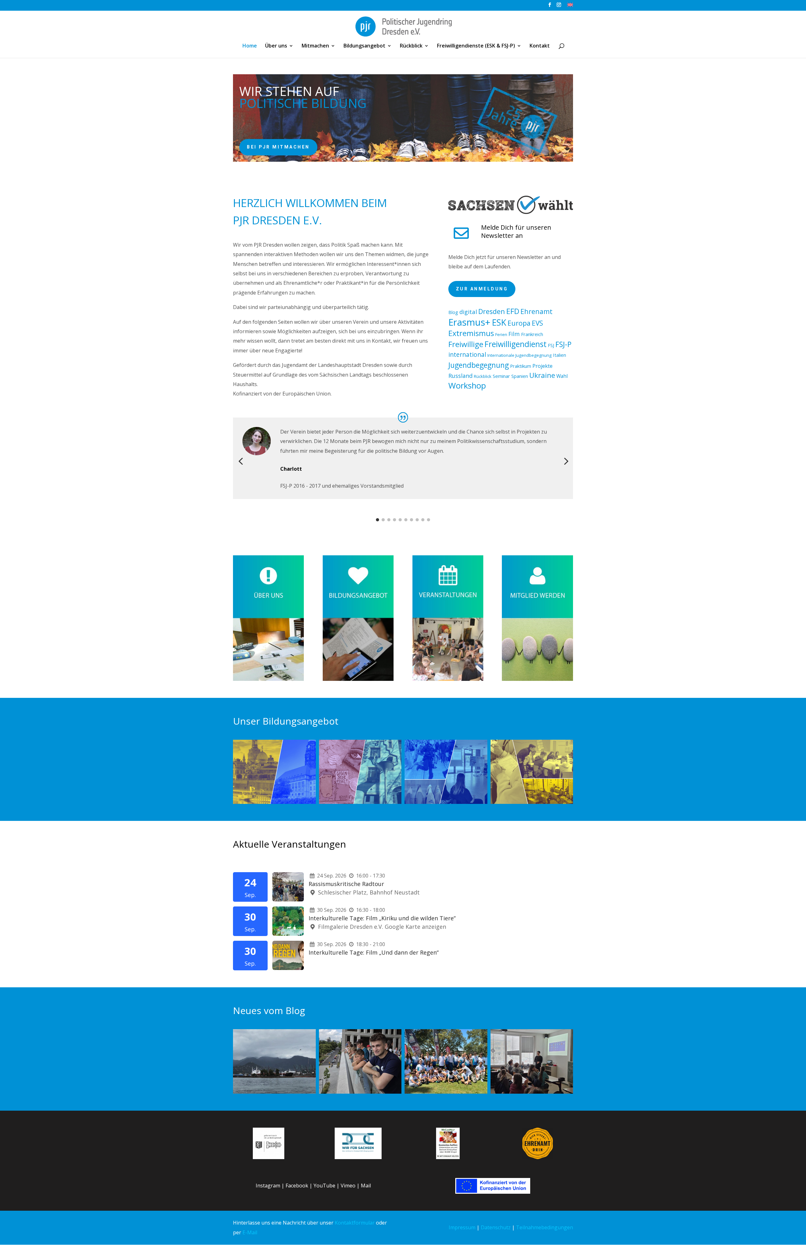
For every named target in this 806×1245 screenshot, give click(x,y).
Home (249, 46)
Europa (519, 323)
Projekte (542, 365)
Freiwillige (465, 344)
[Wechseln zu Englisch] (570, 6)
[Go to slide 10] (428, 519)
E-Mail (249, 1232)
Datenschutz (496, 1227)
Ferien (501, 334)
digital (468, 312)
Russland (460, 375)
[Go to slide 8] (417, 519)
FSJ (551, 345)
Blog (453, 312)
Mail (366, 1185)
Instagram (268, 1185)
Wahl (562, 376)
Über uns (276, 46)
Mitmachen (315, 46)
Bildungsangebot (364, 46)
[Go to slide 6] (405, 519)
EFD (512, 311)
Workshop (467, 385)
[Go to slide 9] (422, 519)
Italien (559, 355)
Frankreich (532, 334)
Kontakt (540, 46)
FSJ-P (563, 344)
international (467, 354)
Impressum (462, 1227)
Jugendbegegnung (478, 365)
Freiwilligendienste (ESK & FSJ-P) (476, 46)
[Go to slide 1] (377, 519)
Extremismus (471, 333)
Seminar (501, 376)
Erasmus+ (469, 322)
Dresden (491, 311)
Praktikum (520, 366)
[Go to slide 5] (400, 519)
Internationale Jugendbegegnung (519, 355)
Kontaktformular (355, 1222)
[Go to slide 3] (388, 519)
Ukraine (542, 375)
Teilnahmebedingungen (544, 1227)
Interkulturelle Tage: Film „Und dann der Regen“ (374, 952)
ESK (499, 322)
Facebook (297, 1185)
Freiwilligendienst (516, 344)
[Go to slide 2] (383, 519)
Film (514, 334)
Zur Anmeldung (482, 288)
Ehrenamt (536, 311)
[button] (240, 461)
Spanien (519, 376)
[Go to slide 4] (394, 519)
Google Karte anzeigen (415, 926)
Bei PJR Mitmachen (278, 146)
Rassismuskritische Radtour (346, 884)
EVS (537, 323)
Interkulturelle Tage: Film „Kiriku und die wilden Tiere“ (382, 918)
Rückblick (411, 46)
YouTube (324, 1185)
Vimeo (348, 1185)
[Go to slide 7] (411, 519)
